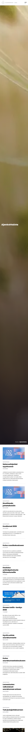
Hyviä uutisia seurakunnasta (9, 636)
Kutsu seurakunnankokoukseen (14, 659)
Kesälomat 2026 (10, 526)
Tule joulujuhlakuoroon (13, 710)
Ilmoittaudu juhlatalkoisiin (9, 504)
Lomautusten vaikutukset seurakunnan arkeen (12, 686)
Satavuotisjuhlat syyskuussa (10, 465)
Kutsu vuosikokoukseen (13, 545)
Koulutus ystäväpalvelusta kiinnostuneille (10, 569)
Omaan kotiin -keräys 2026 (12, 608)
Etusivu (17, 442)
